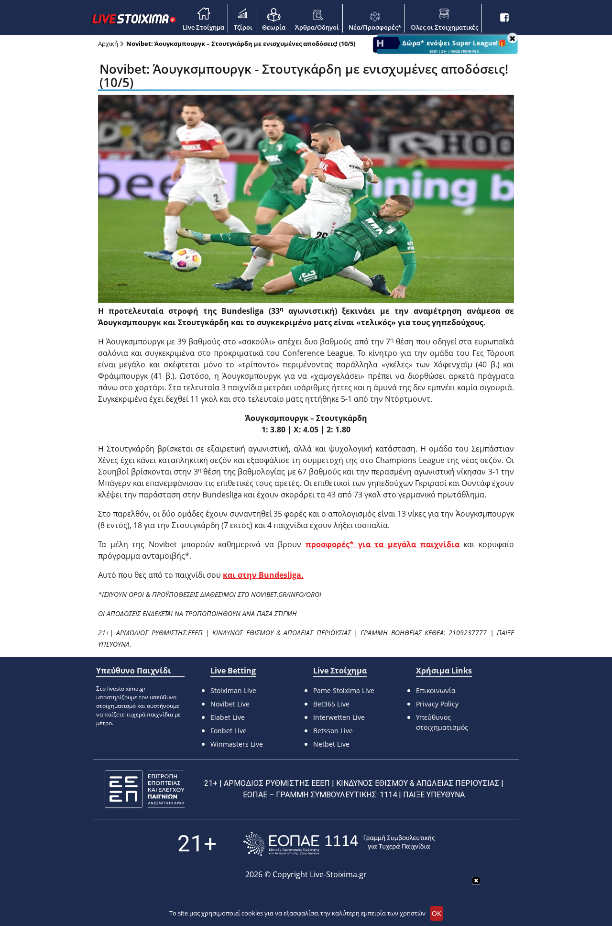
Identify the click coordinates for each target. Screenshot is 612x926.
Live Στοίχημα (203, 27)
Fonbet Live (228, 730)
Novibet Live (230, 703)
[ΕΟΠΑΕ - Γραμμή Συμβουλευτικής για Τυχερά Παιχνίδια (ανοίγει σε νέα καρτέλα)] (339, 844)
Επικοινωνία (436, 690)
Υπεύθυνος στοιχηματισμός (442, 722)
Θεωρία (273, 27)
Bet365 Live (331, 703)
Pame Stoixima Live (343, 690)
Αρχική (108, 43)
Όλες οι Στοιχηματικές (444, 27)
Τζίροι (243, 27)
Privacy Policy (437, 703)
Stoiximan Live (233, 690)
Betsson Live (333, 730)
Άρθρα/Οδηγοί (317, 27)
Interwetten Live (339, 717)
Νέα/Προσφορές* (375, 27)
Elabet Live (227, 717)
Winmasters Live (236, 744)
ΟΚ (436, 913)
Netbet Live (331, 744)
